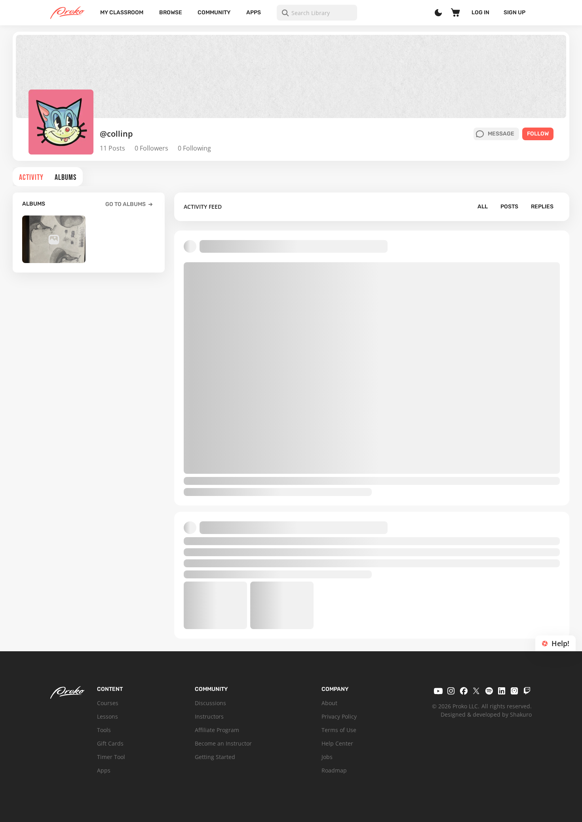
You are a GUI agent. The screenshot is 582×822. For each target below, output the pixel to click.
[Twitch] (527, 691)
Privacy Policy (339, 716)
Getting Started (215, 757)
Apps (253, 12)
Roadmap (334, 770)
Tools (104, 730)
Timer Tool (111, 757)
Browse (170, 12)
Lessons (107, 716)
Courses (107, 703)
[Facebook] (463, 691)
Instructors (209, 716)
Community (214, 12)
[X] (476, 691)
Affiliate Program (217, 730)
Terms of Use (338, 730)
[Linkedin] (501, 691)
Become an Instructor (223, 743)
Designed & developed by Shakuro (486, 714)
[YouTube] (438, 691)
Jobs (327, 757)
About (329, 703)
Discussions (210, 703)
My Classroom (121, 12)
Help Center (337, 743)
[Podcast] (514, 691)
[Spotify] (489, 691)
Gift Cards (110, 743)
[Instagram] (451, 691)
